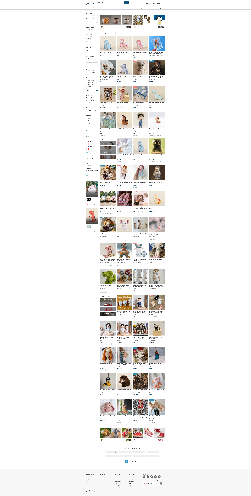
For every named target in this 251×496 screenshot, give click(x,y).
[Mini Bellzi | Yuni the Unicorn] (108, 43)
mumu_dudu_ (152, 131)
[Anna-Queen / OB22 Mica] (108, 94)
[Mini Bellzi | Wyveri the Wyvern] (124, 67)
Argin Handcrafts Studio (122, 262)
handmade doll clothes (152, 452)
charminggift (135, 340)
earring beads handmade (92, 170)
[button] (97, 90)
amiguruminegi (103, 184)
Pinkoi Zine (88, 477)
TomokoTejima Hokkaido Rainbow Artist (157, 55)
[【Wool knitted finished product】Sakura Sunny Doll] (157, 224)
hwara (106, 5)
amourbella (119, 366)
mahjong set (111, 5)
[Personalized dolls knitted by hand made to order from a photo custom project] (157, 276)
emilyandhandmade (153, 236)
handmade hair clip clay (91, 173)
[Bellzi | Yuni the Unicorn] (140, 146)
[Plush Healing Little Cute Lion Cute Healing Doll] (124, 276)
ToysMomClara (152, 288)
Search (126, 2)
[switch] (92, 15)
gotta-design (152, 366)
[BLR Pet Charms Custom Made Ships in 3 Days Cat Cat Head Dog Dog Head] (108, 67)
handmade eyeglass (91, 165)
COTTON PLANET (120, 210)
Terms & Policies (118, 481)
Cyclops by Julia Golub (121, 105)
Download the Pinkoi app (151, 483)
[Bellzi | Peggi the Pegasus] (124, 43)
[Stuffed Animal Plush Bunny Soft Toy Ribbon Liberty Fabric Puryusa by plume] (108, 407)
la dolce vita (102, 5)
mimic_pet (119, 418)
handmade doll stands (111, 456)
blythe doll (88, 163)
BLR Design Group (104, 79)
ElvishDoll (135, 184)
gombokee (135, 288)
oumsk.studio (103, 288)
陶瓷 (122, 5)
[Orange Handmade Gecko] (157, 120)
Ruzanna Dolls (136, 236)
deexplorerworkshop (153, 157)
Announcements (118, 479)
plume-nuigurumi (120, 157)
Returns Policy (117, 485)
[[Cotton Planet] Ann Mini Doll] (124, 198)
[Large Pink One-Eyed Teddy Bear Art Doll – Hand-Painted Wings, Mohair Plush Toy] (108, 250)
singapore (116, 5)
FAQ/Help (116, 476)
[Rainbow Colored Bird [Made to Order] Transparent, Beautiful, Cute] (157, 43)
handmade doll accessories (152, 456)
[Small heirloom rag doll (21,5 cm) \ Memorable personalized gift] (140, 172)
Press (130, 477)
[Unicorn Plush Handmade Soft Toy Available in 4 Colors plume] (124, 146)
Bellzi (101, 55)
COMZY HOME (120, 288)
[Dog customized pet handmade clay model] (124, 407)
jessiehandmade (136, 131)
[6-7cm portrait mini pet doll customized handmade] (140, 328)
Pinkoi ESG (131, 479)
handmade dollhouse (125, 452)
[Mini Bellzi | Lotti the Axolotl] (124, 224)
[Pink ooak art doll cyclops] (124, 94)
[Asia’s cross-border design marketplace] (90, 3)
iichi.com (130, 485)
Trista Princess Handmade (105, 131)
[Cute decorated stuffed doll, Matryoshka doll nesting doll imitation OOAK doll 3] (157, 172)
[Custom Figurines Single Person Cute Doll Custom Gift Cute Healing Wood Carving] (140, 302)
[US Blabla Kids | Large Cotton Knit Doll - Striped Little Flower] (124, 355)
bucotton (135, 79)
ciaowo (134, 314)
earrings (97, 5)
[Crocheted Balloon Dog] (108, 276)
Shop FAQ (102, 477)
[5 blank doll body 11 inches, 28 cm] (140, 224)
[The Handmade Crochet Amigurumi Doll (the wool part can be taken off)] (108, 198)
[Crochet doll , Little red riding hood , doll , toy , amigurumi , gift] (140, 407)
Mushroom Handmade (154, 392)
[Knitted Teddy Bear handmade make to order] (124, 250)
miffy (120, 5)
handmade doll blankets (139, 452)
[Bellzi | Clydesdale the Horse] (124, 120)
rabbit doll (88, 168)
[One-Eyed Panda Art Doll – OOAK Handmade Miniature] (157, 328)
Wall (87, 481)
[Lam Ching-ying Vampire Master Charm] (108, 381)
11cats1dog (102, 392)
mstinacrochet (103, 210)
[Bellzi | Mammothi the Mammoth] (124, 381)
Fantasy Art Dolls (152, 79)
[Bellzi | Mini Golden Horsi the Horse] (157, 198)
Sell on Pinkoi (148, 3)
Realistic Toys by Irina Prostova (155, 418)
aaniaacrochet (136, 418)
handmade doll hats (138, 456)
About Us (130, 476)
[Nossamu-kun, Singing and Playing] (157, 355)
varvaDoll (119, 314)
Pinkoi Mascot (131, 481)
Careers (130, 483)
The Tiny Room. (136, 105)
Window (87, 483)
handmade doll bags (112, 452)
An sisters (151, 314)
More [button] (87, 41)
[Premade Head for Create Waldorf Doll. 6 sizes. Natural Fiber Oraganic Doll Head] (124, 302)
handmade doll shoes (125, 456)
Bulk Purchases (118, 477)
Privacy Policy (117, 483)
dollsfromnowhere (104, 366)
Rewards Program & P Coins (120, 487)
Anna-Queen (103, 105)
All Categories (89, 476)
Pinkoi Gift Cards (89, 479)
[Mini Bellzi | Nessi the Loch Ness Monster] (157, 94)
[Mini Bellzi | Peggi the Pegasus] (140, 43)
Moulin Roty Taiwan (121, 184)
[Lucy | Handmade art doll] (108, 355)
